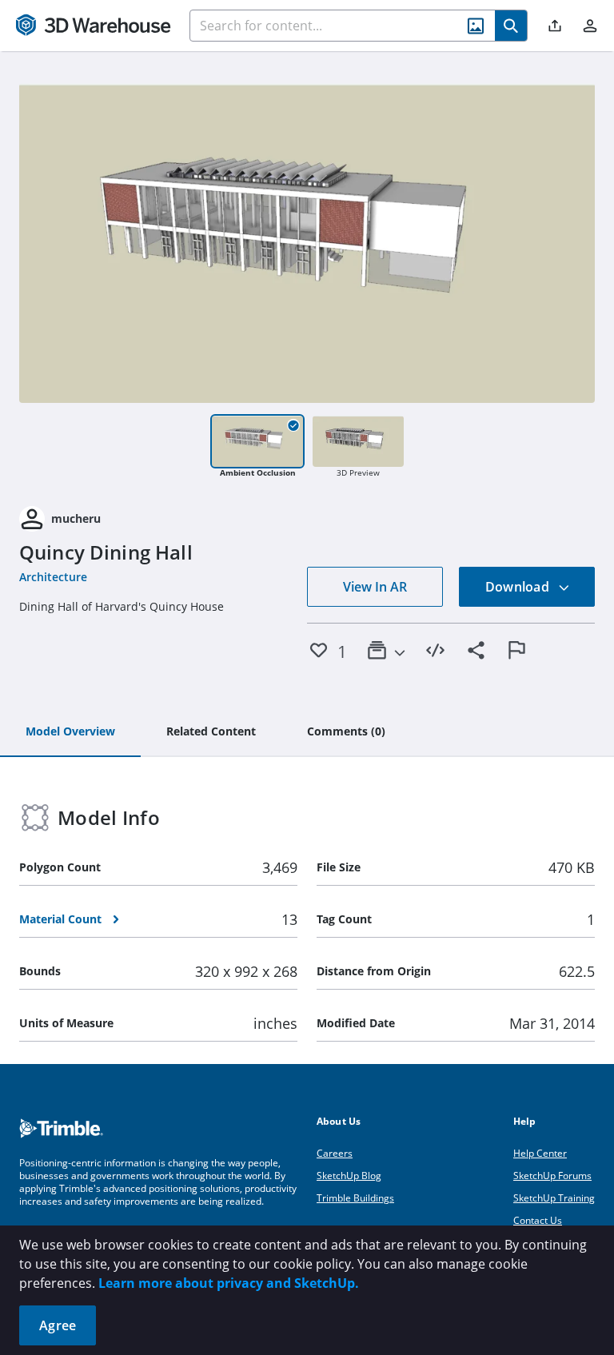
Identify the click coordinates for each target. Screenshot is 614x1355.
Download (518, 587)
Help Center (540, 1153)
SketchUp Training (554, 1198)
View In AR (375, 587)
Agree (57, 1325)
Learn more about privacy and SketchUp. (228, 1283)
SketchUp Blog (349, 1175)
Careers (335, 1153)
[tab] (70, 732)
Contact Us (537, 1220)
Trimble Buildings (355, 1198)
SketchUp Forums (552, 1175)
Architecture (53, 576)
